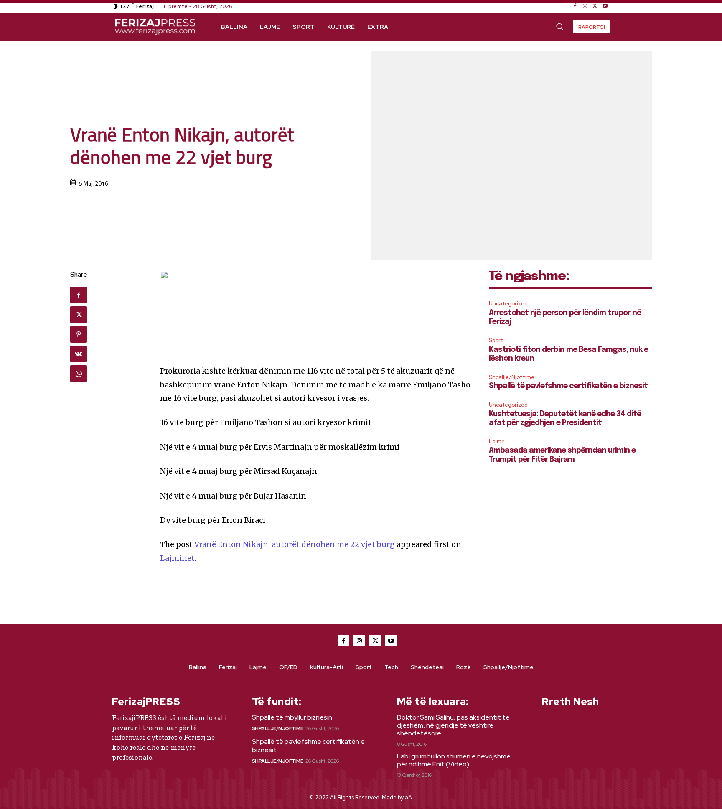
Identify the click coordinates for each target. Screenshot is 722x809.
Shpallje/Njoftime (511, 377)
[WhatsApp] (78, 373)
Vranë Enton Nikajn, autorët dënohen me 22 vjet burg (294, 544)
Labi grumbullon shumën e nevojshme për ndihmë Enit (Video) (454, 760)
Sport (496, 340)
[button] (559, 26)
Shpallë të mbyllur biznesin (292, 717)
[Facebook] (575, 6)
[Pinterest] (78, 334)
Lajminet (177, 558)
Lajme (497, 441)
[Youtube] (605, 6)
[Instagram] (585, 6)
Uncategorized (508, 303)
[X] (595, 6)
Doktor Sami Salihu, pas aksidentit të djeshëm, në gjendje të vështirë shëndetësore (453, 725)
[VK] (78, 354)
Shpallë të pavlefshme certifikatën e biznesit (568, 386)
